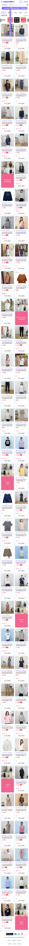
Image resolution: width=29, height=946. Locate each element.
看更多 (10, 35)
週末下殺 (10, 27)
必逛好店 (10, 25)
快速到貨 (10, 17)
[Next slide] (13, 30)
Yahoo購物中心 (9, 2)
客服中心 (9, 940)
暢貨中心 (10, 14)
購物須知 (19, 940)
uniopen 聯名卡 (16, 8)
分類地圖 (19, 943)
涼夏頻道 (10, 22)
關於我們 (14, 940)
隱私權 (14, 943)
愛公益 (10, 33)
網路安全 (10, 943)
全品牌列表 (25, 15)
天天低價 (10, 19)
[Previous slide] (2, 30)
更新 (24, 937)
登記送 (10, 11)
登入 (21, 1)
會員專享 (10, 30)
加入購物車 (8, 48)
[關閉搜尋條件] (7, 4)
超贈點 (25, 8)
